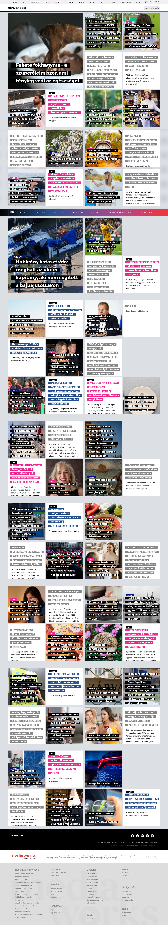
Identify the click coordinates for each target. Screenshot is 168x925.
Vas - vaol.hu (56, 870)
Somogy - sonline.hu (23, 912)
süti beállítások (134, 842)
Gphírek (92, 2)
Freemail (70, 2)
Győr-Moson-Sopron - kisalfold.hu (28, 894)
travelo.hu (90, 894)
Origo (15, 2)
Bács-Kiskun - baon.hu (24, 874)
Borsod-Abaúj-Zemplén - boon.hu (28, 882)
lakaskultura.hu (92, 880)
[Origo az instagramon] (142, 835)
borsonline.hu (91, 918)
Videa (47, 2)
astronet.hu (90, 874)
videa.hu (125, 897)
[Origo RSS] (152, 835)
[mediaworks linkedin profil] (155, 856)
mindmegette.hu (92, 891)
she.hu (124, 879)
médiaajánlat (153, 842)
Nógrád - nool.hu (21, 909)
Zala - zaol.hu (56, 876)
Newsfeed (58, 2)
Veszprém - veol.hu (58, 873)
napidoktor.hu (91, 888)
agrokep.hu (55, 913)
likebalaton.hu (91, 885)
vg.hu (53, 910)
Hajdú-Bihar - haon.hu (23, 897)
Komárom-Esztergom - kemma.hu (28, 906)
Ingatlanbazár (125, 2)
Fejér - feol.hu (20, 891)
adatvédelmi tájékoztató (102, 842)
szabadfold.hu (56, 891)
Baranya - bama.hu (22, 877)
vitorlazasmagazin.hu (94, 900)
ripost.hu (125, 870)
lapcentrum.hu (127, 900)
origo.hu (54, 897)
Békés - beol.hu (21, 880)
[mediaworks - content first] (23, 857)
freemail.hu (126, 891)
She (102, 2)
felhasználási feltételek (120, 842)
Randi (113, 2)
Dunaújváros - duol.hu (23, 888)
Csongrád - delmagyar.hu (25, 885)
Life (24, 2)
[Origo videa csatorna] (147, 835)
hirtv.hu (53, 894)
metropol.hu (126, 873)
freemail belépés (152, 8)
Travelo (81, 2)
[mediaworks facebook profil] (148, 856)
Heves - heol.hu (21, 900)
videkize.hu (90, 903)
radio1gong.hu (127, 913)
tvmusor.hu (90, 906)
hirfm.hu (125, 916)
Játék (138, 2)
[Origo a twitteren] (137, 835)
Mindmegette (35, 2)
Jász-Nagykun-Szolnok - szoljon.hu (28, 903)
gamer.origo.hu (92, 882)
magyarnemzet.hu (58, 888)
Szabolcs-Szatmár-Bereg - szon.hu (28, 915)
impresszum (144, 842)
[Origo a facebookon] (132, 835)
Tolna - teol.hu (20, 917)
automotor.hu (91, 877)
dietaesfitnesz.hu (93, 897)
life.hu (124, 876)
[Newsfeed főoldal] (17, 835)
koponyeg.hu (127, 894)
